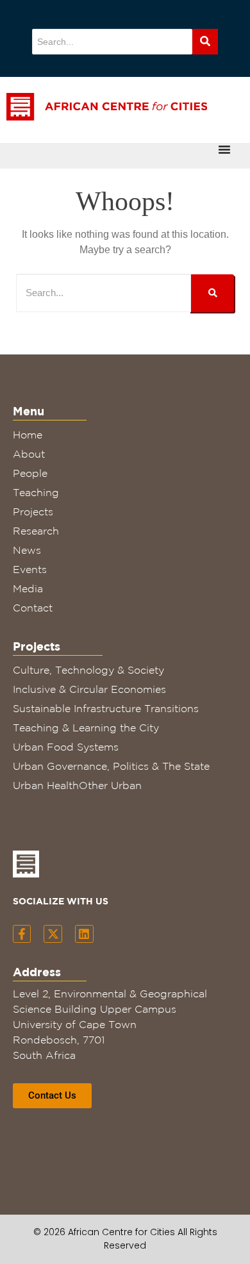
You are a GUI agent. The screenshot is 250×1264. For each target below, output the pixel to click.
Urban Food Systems (66, 747)
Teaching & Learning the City (86, 727)
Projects (33, 511)
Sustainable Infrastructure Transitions (106, 708)
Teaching (36, 492)
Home (27, 434)
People (30, 473)
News (27, 550)
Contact (33, 607)
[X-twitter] (53, 934)
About (29, 454)
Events (30, 569)
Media (28, 588)
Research (36, 530)
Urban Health (46, 785)
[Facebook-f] (22, 934)
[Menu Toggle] (224, 149)
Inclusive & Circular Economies (89, 689)
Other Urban (110, 785)
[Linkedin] (84, 934)
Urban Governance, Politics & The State (111, 766)
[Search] (205, 41)
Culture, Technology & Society (88, 670)
